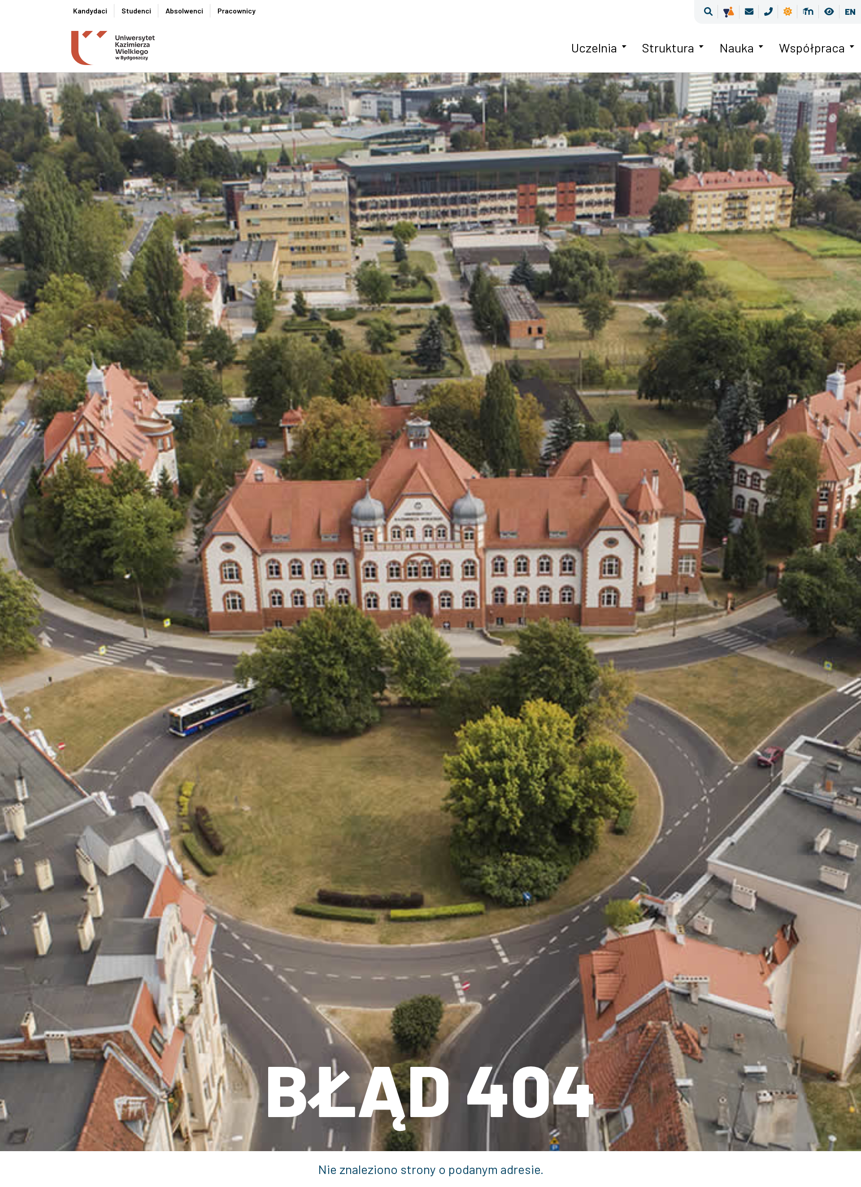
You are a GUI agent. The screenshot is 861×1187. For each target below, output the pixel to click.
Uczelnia (594, 47)
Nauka (736, 47)
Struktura (668, 47)
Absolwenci (184, 10)
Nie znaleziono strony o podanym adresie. (431, 1169)
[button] (708, 12)
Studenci (136, 10)
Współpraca (812, 47)
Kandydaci (90, 10)
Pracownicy (236, 10)
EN (850, 11)
